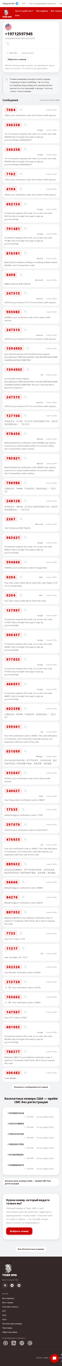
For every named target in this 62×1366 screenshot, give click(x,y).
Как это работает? (24, 11)
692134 (13, 204)
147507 (13, 1012)
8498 (10, 274)
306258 (13, 125)
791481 (13, 228)
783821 (13, 458)
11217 (12, 948)
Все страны (7, 1302)
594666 (13, 562)
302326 (13, 967)
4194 (10, 189)
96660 (12, 882)
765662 (13, 997)
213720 (13, 982)
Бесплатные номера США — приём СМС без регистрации (28, 1182)
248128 (13, 501)
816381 (13, 253)
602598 (13, 708)
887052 (13, 912)
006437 (13, 634)
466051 (13, 684)
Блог (17, 15)
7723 (10, 933)
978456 (13, 433)
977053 (13, 659)
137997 (13, 610)
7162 (10, 174)
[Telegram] (12, 1285)
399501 (13, 726)
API (23, 3)
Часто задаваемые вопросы (42, 3)
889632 (13, 864)
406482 (13, 1072)
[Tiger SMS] (7, 13)
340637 (13, 790)
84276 (12, 897)
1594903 (14, 348)
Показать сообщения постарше (31, 1087)
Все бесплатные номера (31, 1249)
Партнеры (7, 1327)
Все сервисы (42, 11)
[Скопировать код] (21, 109)
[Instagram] (5, 1285)
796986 (13, 482)
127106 (13, 415)
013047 (13, 773)
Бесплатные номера (12, 1323)
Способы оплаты (10, 1306)
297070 (13, 824)
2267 (10, 519)
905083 (13, 312)
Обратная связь (9, 1332)
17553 (12, 809)
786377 (13, 1051)
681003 (13, 1027)
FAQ (4, 1315)
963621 (13, 537)
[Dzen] (19, 1285)
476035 (13, 839)
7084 (10, 109)
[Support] (54, 1358)
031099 (13, 751)
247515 (13, 293)
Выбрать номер (19, 1231)
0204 (10, 577)
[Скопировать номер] (8, 44)
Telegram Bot (8, 3)
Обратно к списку (17, 59)
